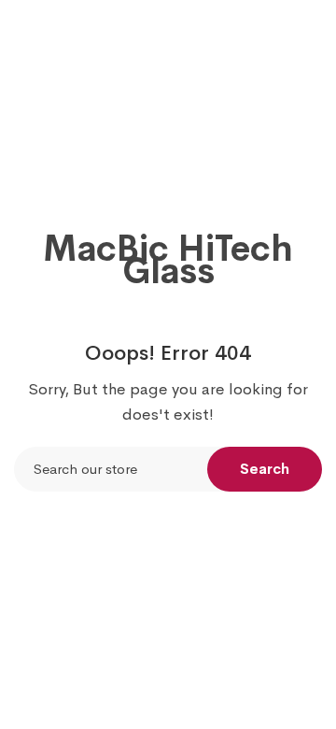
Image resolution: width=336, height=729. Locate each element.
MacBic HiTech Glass (168, 259)
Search (264, 469)
